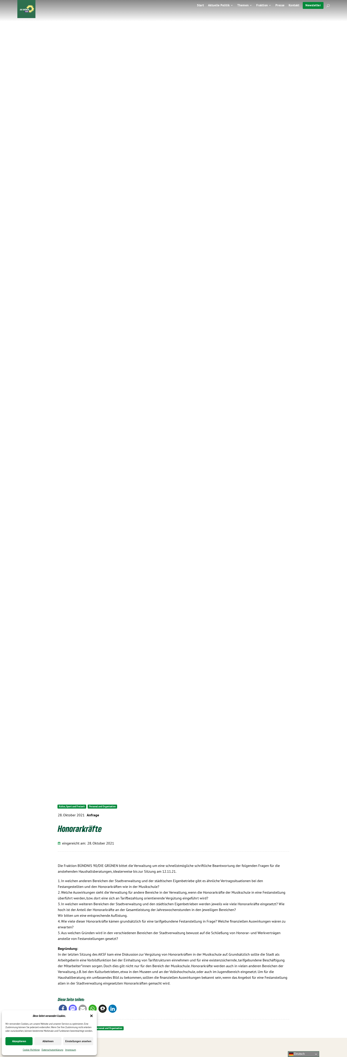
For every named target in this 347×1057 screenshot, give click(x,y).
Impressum (70, 1049)
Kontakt (294, 5)
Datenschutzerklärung (52, 1049)
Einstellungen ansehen (78, 1041)
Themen (243, 5)
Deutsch (299, 1053)
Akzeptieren (19, 1041)
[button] (91, 1016)
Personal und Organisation (102, 806)
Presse (280, 5)
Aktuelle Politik (219, 5)
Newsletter (313, 5)
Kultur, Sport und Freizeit (72, 806)
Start (200, 5)
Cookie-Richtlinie (31, 1049)
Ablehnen (47, 1041)
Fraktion (262, 5)
